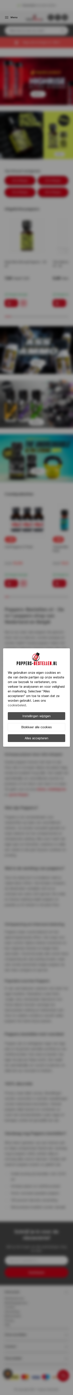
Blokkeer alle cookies (36, 727)
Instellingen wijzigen (36, 716)
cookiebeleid (17, 705)
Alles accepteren (36, 738)
